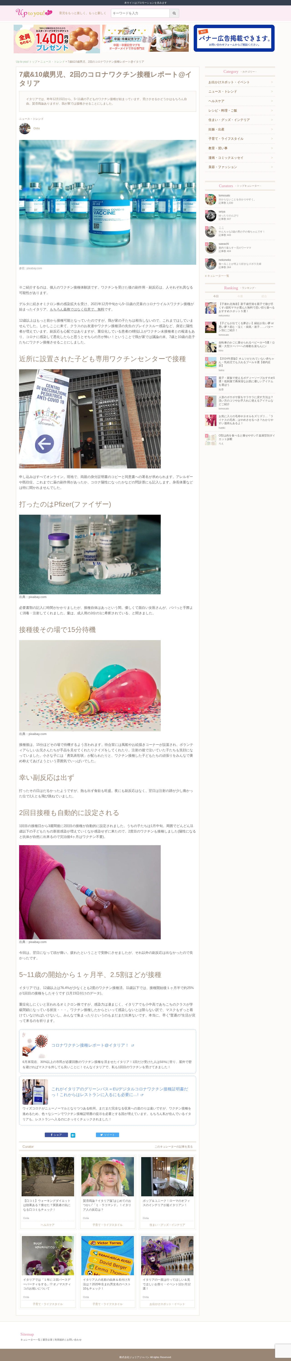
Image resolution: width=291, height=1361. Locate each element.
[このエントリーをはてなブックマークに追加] (73, 1135)
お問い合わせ (74, 1339)
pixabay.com (38, 597)
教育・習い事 (218, 148)
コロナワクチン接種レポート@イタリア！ (90, 1045)
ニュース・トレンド (52, 61)
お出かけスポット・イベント (229, 82)
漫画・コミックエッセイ (225, 157)
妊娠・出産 (216, 129)
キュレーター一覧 (218, 275)
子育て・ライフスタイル (225, 138)
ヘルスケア (216, 101)
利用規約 (60, 1339)
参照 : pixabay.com (30, 268)
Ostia (36, 128)
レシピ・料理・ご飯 (222, 110)
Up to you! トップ (26, 61)
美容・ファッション (222, 167)
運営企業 (48, 1339)
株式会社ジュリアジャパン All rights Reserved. (145, 1357)
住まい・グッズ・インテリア (229, 120)
